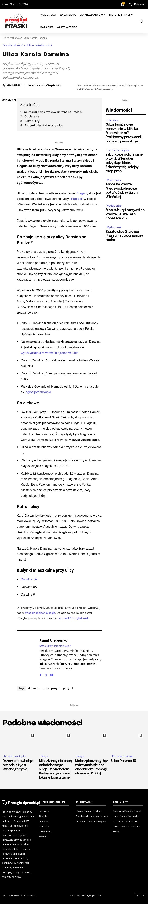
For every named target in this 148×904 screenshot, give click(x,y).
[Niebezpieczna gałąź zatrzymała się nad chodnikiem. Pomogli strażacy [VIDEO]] (92, 741)
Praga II (82, 193)
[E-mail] (6, 137)
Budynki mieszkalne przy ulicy (44, 125)
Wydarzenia (114, 205)
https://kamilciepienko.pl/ (55, 646)
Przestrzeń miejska (118, 150)
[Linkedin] (6, 127)
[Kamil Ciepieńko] (26, 657)
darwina (33, 688)
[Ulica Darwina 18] (128, 741)
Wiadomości (44, 45)
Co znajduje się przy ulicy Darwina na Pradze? (53, 111)
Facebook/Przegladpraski (73, 618)
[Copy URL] (6, 155)
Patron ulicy (32, 121)
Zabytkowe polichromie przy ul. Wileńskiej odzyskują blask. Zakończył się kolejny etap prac (124, 163)
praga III (68, 688)
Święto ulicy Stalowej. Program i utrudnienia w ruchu (124, 236)
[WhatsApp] (6, 146)
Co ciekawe (31, 116)
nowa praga (51, 688)
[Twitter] (6, 118)
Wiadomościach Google (40, 613)
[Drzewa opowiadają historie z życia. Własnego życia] (20, 741)
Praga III (76, 198)
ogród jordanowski (38, 392)
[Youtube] (51, 673)
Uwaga (44, 756)
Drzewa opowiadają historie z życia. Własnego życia (18, 765)
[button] (141, 21)
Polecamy (112, 120)
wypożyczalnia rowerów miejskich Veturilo (49, 352)
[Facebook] (6, 109)
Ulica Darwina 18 (123, 761)
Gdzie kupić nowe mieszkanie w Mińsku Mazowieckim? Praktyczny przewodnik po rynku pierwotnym (124, 133)
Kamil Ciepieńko (49, 85)
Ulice (30, 45)
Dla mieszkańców (12, 38)
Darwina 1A (29, 579)
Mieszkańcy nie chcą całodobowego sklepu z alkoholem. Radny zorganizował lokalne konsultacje (55, 769)
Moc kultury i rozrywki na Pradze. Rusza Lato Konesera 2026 (125, 214)
